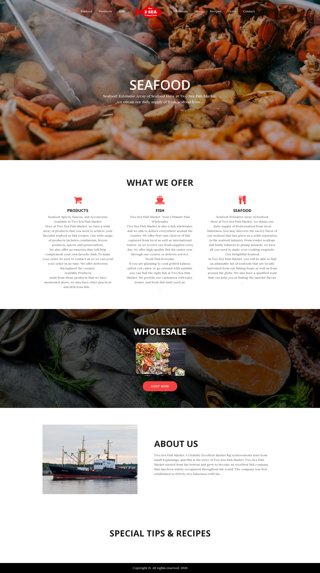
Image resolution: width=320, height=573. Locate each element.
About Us (176, 443)
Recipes (215, 11)
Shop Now (160, 386)
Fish (122, 11)
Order (232, 11)
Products (105, 11)
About (199, 11)
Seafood (86, 11)
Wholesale (180, 11)
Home (69, 11)
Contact (249, 11)
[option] (160, 80)
